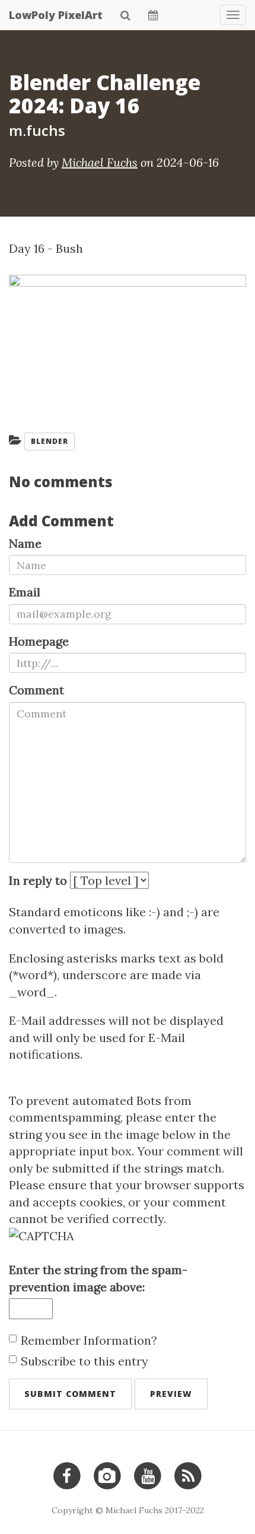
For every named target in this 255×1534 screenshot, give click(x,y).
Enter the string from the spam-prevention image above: (98, 1278)
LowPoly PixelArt (56, 15)
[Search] (125, 15)
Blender (49, 441)
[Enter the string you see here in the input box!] (127, 1236)
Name (25, 543)
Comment (36, 689)
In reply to (38, 880)
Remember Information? (89, 1340)
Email (24, 592)
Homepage (39, 641)
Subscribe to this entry (84, 1361)
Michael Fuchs (100, 162)
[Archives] (153, 15)
